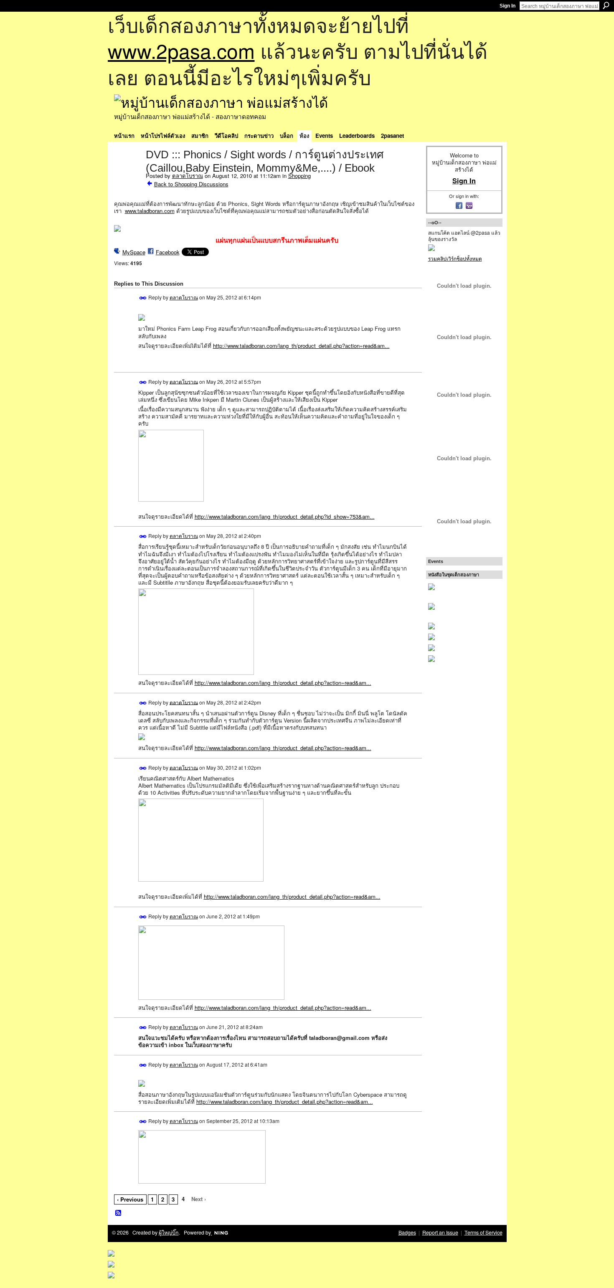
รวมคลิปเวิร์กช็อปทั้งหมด (455, 258)
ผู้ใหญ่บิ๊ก (169, 1232)
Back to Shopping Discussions (191, 184)
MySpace (133, 252)
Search (606, 5)
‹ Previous (130, 1199)
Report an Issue (440, 1232)
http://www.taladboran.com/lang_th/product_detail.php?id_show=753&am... (285, 516)
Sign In (507, 6)
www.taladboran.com (150, 211)
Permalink (143, 298)
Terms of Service (483, 1232)
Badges (407, 1232)
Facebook (168, 252)
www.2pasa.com (181, 50)
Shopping (299, 176)
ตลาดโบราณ (187, 176)
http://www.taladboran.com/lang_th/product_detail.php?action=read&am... (301, 346)
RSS (118, 1213)
